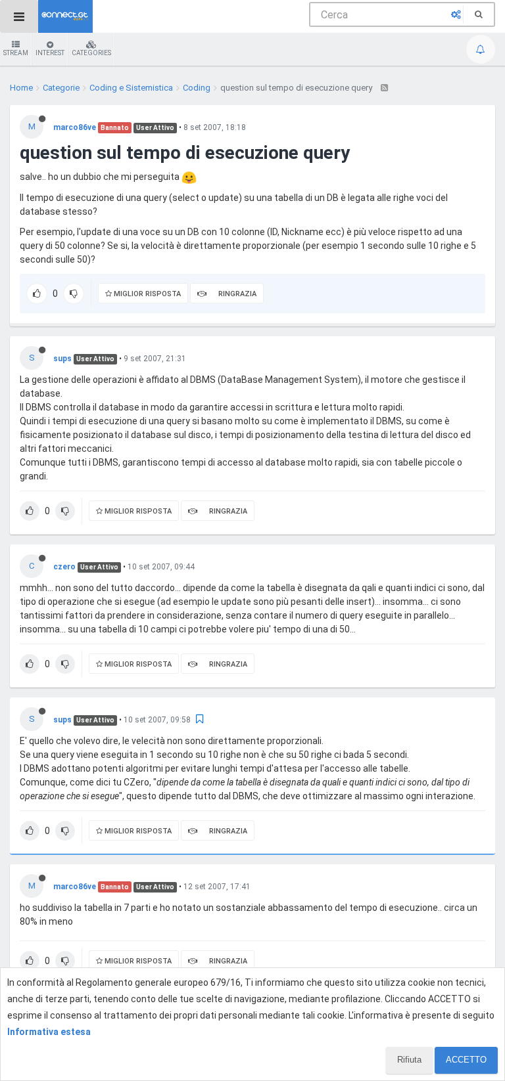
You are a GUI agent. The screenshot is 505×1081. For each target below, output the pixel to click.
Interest (50, 52)
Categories (91, 52)
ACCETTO (466, 1060)
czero (64, 566)
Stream (15, 52)
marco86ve (74, 127)
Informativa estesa (49, 1031)
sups (62, 358)
